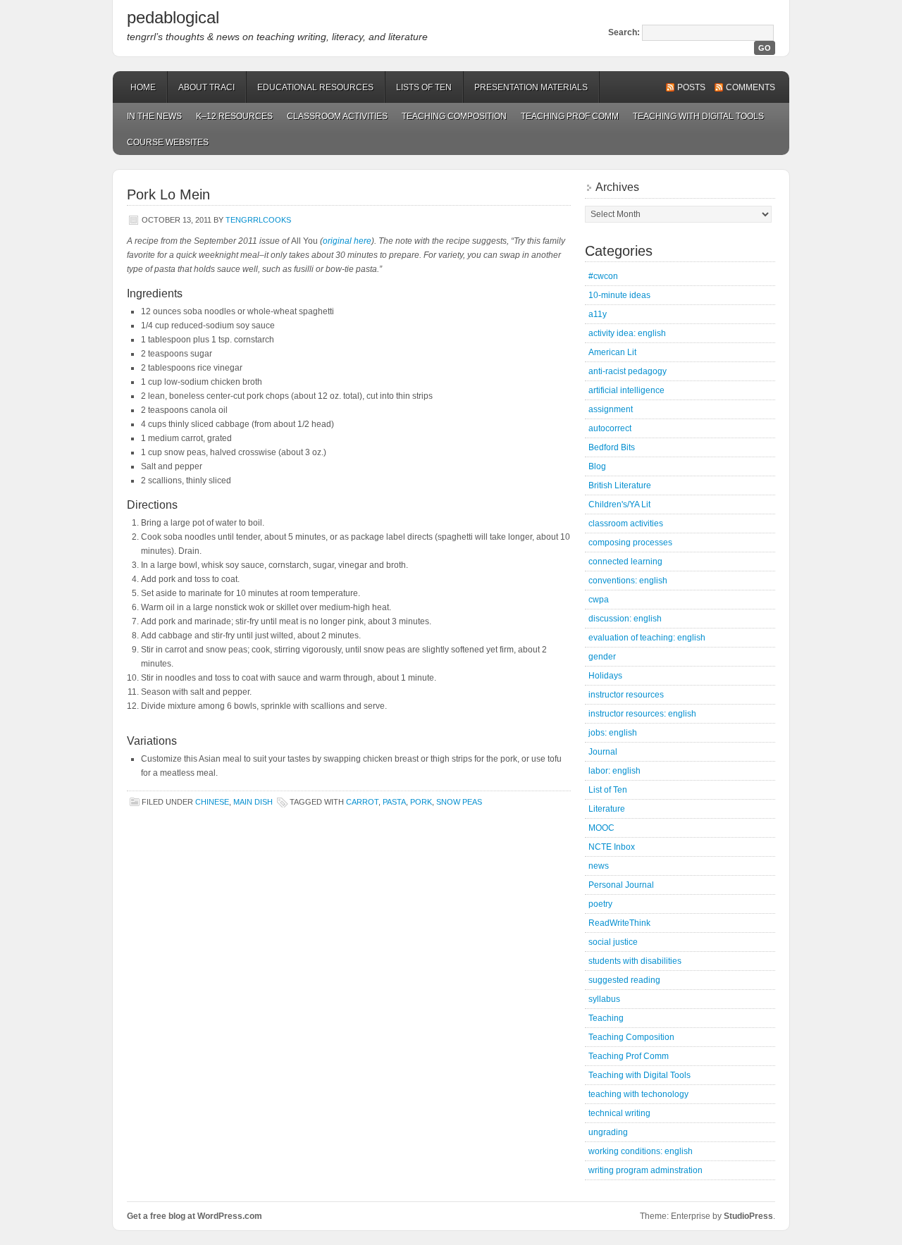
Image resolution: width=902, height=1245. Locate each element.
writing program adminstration (645, 1170)
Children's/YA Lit (619, 504)
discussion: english (625, 619)
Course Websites (168, 142)
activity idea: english (627, 333)
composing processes (630, 542)
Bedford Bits (611, 447)
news (598, 866)
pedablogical (173, 17)
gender (602, 657)
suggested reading (624, 980)
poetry (600, 904)
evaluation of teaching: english (646, 638)
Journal (602, 752)
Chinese (212, 802)
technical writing (619, 1113)
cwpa (598, 600)
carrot (362, 802)
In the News (154, 116)
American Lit (612, 352)
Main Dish (253, 802)
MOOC (601, 828)
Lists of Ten (424, 87)
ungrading (608, 1132)
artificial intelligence (626, 390)
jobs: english (612, 733)
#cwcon (603, 276)
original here (347, 241)
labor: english (614, 771)
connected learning (625, 561)
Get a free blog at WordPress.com (194, 1216)
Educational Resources (315, 87)
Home (143, 87)
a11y (597, 314)
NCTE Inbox (611, 847)
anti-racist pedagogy (627, 371)
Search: (624, 32)
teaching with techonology (638, 1094)
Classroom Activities (337, 116)
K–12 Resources (234, 116)
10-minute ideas (619, 295)
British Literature (619, 485)
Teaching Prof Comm (570, 116)
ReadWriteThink (619, 923)
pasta (394, 802)
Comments (750, 87)
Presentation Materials (531, 87)
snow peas (459, 802)
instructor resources (626, 695)
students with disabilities (634, 961)
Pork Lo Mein (168, 194)
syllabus (604, 999)
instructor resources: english (642, 714)
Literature (606, 809)
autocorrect (609, 428)
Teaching (606, 1018)
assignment (610, 409)
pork (421, 802)
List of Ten (607, 790)
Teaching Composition (454, 116)
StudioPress (748, 1216)
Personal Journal (621, 885)
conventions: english (627, 581)
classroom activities (625, 523)
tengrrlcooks (258, 220)
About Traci (206, 87)
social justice (613, 942)
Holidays (605, 676)
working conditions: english (640, 1151)
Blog (597, 466)
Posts (691, 87)
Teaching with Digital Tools (698, 116)
